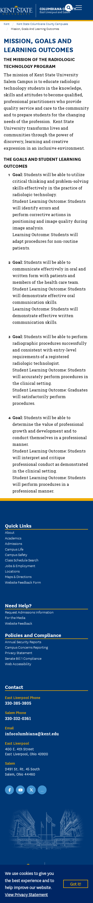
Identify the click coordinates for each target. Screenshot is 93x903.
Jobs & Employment (20, 565)
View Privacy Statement (26, 894)
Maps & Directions (18, 576)
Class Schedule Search (21, 560)
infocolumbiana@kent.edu (32, 733)
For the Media (15, 617)
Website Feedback (18, 623)
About (9, 532)
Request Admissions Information (29, 612)
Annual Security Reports (23, 641)
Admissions (13, 543)
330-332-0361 (18, 718)
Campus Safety (16, 554)
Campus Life (14, 549)
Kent (6, 23)
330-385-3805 (18, 703)
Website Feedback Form (23, 582)
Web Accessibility (18, 663)
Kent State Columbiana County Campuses (42, 23)
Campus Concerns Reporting (26, 647)
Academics (13, 538)
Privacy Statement (18, 652)
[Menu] (79, 8)
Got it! (75, 884)
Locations (12, 571)
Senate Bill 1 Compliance (23, 658)
